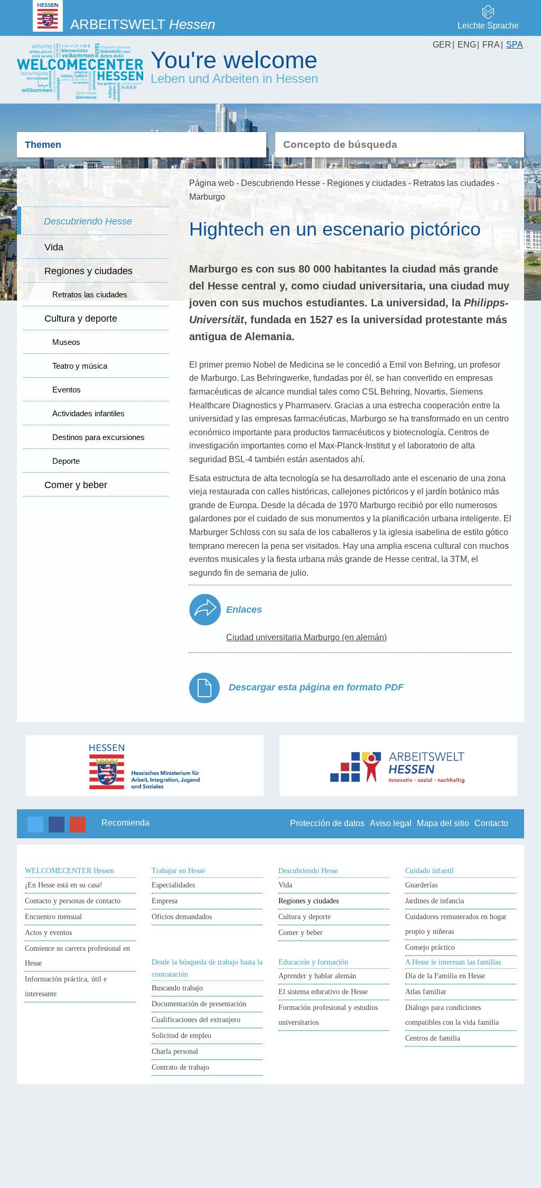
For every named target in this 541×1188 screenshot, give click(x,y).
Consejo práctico (430, 947)
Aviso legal (391, 823)
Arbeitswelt (142, 24)
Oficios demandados (182, 917)
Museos (66, 342)
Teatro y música (79, 365)
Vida (53, 247)
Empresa (165, 901)
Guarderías (421, 885)
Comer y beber (75, 485)
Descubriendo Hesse (88, 221)
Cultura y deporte (80, 318)
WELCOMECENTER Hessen (69, 871)
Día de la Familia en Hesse (445, 976)
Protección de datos (327, 823)
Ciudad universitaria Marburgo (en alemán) (306, 637)
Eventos (66, 389)
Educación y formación (313, 962)
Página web (211, 183)
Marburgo (207, 196)
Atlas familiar (425, 992)
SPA (514, 44)
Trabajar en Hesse (178, 871)
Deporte (66, 460)
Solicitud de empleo (181, 1036)
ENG (467, 44)
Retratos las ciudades (89, 294)
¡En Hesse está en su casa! (63, 885)
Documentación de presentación (199, 1004)
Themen (43, 144)
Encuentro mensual (53, 917)
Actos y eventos (48, 933)
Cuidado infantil (429, 871)
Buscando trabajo (177, 988)
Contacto (491, 823)
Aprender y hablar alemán (317, 976)
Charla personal (175, 1051)
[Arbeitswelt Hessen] (398, 765)
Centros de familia (432, 1038)
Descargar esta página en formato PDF (315, 687)
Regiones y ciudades (88, 271)
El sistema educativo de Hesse (323, 992)
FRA (491, 44)
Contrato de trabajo (180, 1067)
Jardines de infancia (434, 901)
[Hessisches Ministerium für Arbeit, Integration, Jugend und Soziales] (145, 765)
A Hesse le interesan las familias (453, 962)
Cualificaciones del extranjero (196, 1020)
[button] (35, 824)
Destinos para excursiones (98, 437)
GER (442, 44)
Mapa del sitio (443, 823)
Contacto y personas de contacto (72, 901)
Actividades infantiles (88, 413)
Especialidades (173, 885)
